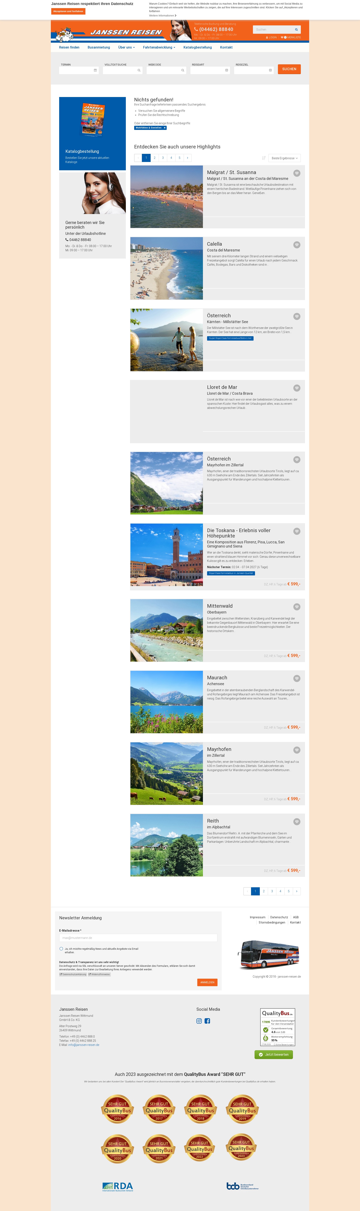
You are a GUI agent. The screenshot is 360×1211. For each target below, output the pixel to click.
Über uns (125, 47)
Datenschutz (279, 917)
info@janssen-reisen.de (83, 1045)
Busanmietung (99, 47)
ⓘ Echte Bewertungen (284, 1044)
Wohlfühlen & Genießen (148, 127)
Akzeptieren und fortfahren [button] (68, 11)
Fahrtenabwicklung (158, 47)
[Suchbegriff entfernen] (165, 128)
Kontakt (226, 47)
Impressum (257, 917)
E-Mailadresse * (70, 930)
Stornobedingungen (272, 922)
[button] (274, 1054)
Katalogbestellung (198, 47)
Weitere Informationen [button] (162, 15)
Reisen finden (69, 47)
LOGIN (273, 37)
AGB (296, 917)
